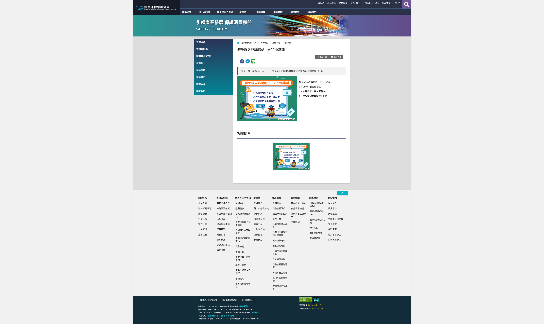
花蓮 (232, 316)
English (396, 3)
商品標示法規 (297, 209)
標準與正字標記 (225, 12)
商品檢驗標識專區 (280, 266)
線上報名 (386, 3)
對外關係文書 (316, 233)
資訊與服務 (205, 12)
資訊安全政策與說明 (208, 300)
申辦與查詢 (259, 229)
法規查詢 (221, 219)
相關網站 (239, 279)
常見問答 (354, 3)
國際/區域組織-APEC (317, 213)
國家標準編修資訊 (242, 215)
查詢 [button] (406, 4)
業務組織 (332, 214)
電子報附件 (288, 43)
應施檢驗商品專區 (280, 225)
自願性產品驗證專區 (280, 252)
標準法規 (239, 247)
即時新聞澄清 (204, 209)
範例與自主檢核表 (298, 215)
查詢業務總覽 (223, 209)
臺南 (223, 316)
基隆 (209, 316)
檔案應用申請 (223, 224)
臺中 (218, 316)
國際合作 (294, 12)
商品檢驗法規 (279, 209)
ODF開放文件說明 (370, 3)
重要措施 (202, 235)
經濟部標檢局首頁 (249, 43)
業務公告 (202, 214)
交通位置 (332, 224)
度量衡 (242, 12)
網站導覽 (331, 3)
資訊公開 (221, 250)
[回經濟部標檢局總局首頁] (156, 7)
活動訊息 (202, 219)
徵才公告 (202, 224)
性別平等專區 (334, 235)
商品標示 (277, 12)
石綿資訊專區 (279, 241)
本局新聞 (202, 203)
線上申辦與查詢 (224, 214)
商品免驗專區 (279, 246)
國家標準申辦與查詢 (242, 258)
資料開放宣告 (247, 300)
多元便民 (264, 43)
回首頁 (321, 3)
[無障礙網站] (305, 299)
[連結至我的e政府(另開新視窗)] (316, 300)
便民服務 (221, 229)
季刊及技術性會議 (280, 279)
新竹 (214, 316)
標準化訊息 (240, 265)
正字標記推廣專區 (242, 285)
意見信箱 (343, 3)
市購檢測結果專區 (280, 287)
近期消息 (239, 209)
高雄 (227, 316)
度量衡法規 (259, 219)
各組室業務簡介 (335, 219)
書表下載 (239, 252)
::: (136, 3)
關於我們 (311, 12)
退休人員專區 (334, 240)
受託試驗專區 (279, 259)
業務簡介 (239, 203)
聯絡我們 (256, 313)
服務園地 (276, 43)
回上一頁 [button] (323, 57)
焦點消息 (186, 12)
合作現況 (314, 228)
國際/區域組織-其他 (318, 221)
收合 (342, 193)
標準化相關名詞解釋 (242, 272)
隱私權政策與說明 (229, 300)
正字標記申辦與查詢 (242, 239)
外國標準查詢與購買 (242, 231)
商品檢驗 (260, 12)
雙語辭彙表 (315, 238)
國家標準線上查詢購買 (242, 223)
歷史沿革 (332, 209)
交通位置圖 (243, 306)
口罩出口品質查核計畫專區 (280, 233)
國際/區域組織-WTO (317, 204)
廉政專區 (332, 229)
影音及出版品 (223, 245)
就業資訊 (202, 229)
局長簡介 (332, 203)
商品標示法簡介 (298, 203)
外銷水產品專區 (280, 273)
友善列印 (337, 57)
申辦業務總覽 (223, 203)
